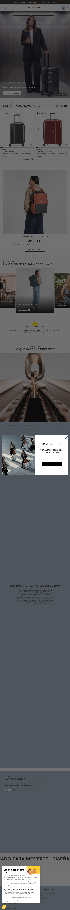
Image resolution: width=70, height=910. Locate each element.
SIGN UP (51, 464)
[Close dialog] (66, 437)
